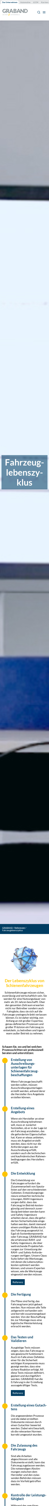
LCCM (35, 2)
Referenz (18, 1282)
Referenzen (19, 927)
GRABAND (7, 927)
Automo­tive (25, 2)
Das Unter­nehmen (9, 2)
